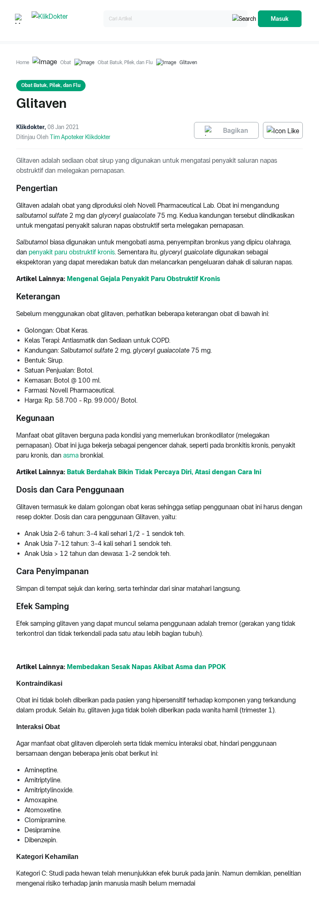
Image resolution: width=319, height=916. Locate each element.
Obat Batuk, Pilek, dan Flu (125, 62)
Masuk (280, 18)
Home (22, 62)
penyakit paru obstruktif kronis (72, 252)
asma (71, 455)
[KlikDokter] (66, 19)
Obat (65, 62)
